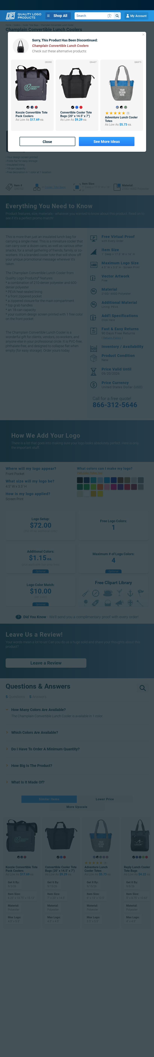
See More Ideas (107, 141)
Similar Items (49, 799)
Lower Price (105, 799)
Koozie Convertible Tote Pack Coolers (32, 114)
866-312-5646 (115, 405)
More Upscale (77, 807)
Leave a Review (46, 663)
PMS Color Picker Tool (94, 473)
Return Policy (112, 337)
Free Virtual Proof (118, 238)
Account (138, 16)
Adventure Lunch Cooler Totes (121, 119)
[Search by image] (109, 15)
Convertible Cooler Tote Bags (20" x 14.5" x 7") (76, 114)
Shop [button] (60, 15)
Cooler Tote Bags (55, 187)
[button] (27, 107)
